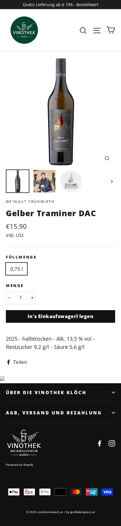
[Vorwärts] (111, 181)
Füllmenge (21, 257)
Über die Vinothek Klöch (46, 392)
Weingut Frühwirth (30, 201)
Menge (15, 285)
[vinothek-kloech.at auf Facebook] (99, 443)
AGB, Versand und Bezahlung (54, 413)
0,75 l (16, 268)
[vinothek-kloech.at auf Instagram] (112, 443)
